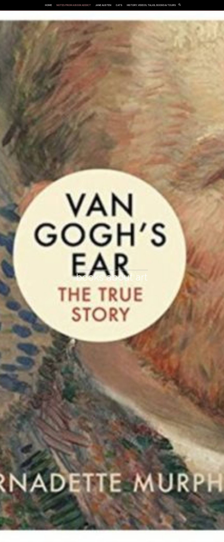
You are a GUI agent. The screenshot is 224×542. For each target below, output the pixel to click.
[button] (179, 4)
